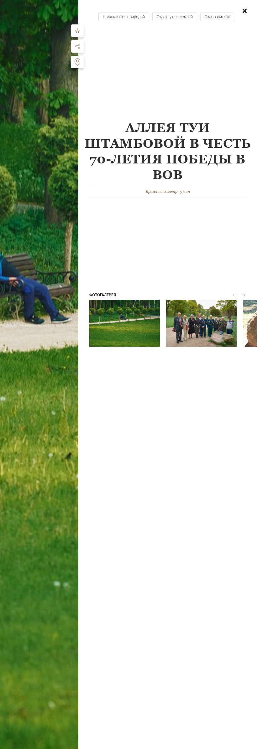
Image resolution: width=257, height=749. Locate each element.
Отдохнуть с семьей (175, 17)
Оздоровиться (217, 17)
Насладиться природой (124, 17)
